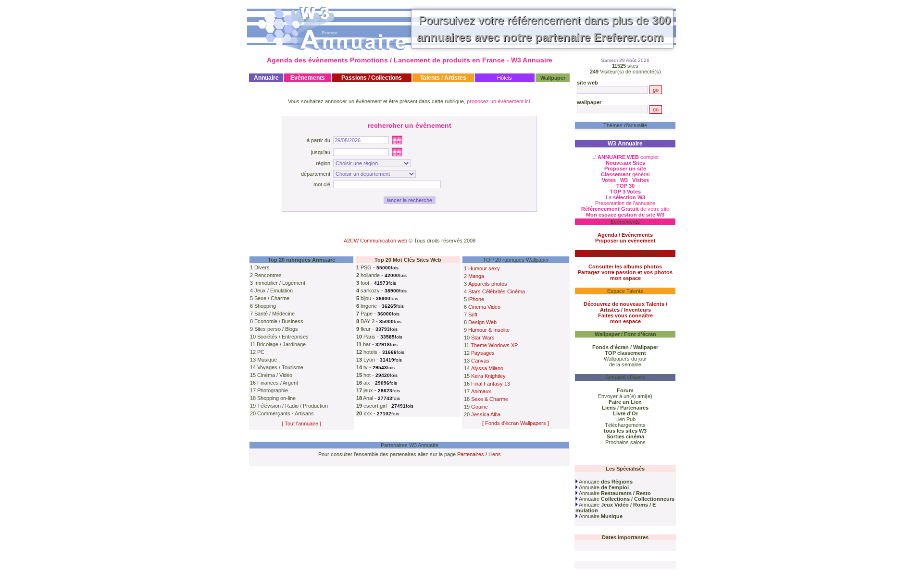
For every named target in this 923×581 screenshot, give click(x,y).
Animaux (481, 391)
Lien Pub (625, 419)
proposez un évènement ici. (499, 101)
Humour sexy (484, 268)
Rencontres (268, 275)
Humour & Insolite (489, 330)
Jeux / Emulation (273, 290)
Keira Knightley (488, 376)
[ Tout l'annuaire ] (301, 423)
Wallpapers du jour (625, 359)
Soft (472, 314)
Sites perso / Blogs (276, 329)
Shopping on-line (276, 398)
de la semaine (625, 364)
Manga (476, 276)
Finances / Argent (277, 383)
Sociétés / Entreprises (283, 336)
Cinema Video (484, 307)
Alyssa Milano (487, 368)
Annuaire (605, 481)
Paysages (483, 353)
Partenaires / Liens (479, 454)
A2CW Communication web (375, 240)
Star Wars (483, 337)
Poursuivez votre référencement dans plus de (544, 29)
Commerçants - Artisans (285, 413)
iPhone (476, 299)
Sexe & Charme (489, 399)
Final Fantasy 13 (490, 384)
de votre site (625, 209)
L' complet (625, 157)
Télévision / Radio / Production (292, 406)
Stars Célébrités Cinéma (496, 291)
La (625, 197)
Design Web (482, 322)
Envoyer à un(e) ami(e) (625, 396)
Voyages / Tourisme (280, 367)
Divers (262, 267)
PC (260, 352)
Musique (267, 360)
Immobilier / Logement (279, 283)
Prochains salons (625, 442)
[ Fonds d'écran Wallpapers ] (515, 423)
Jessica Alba (485, 414)
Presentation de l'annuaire (625, 203)
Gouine (479, 407)
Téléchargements (625, 425)
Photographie (272, 390)
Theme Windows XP (494, 345)
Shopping (265, 306)
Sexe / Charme (271, 298)
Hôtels (504, 78)
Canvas (480, 360)
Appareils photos (487, 284)
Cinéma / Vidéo (274, 375)
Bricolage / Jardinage (281, 344)
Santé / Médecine (274, 313)
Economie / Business (278, 321)
